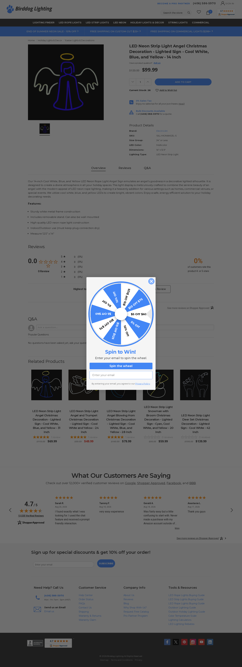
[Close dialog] (151, 281)
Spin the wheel (121, 366)
